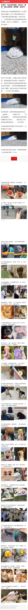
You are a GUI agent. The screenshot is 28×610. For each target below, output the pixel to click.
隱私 (12, 607)
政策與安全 (7, 607)
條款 (10, 607)
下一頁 (14, 158)
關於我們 (2, 607)
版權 (14, 607)
